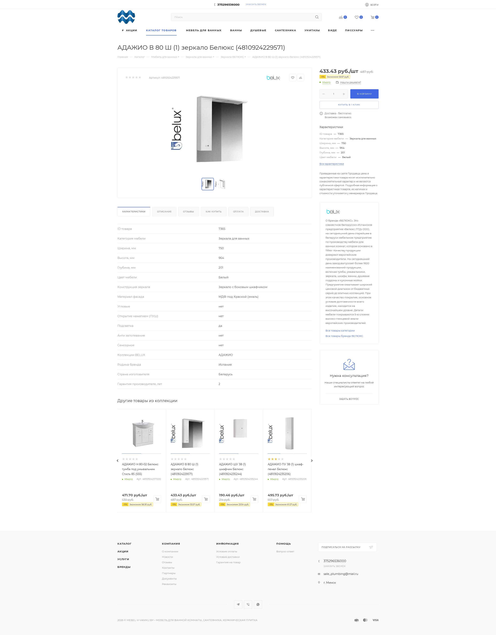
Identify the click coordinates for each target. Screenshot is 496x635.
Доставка (262, 211)
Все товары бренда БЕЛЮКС (344, 335)
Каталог (124, 543)
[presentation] (117, 461)
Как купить (214, 211)
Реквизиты (169, 584)
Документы (169, 578)
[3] (133, 77)
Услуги (123, 559)
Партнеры (169, 573)
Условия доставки (228, 556)
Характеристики (134, 211)
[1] (126, 77)
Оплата (238, 211)
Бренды (124, 566)
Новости (167, 556)
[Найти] (317, 17)
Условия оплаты (226, 551)
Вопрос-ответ (285, 551)
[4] (136, 77)
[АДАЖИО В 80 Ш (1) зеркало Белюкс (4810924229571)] (214, 129)
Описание (164, 211)
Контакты (168, 567)
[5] (139, 77)
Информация (227, 543)
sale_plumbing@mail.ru (341, 574)
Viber (248, 604)
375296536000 (228, 4)
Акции (122, 551)
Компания (171, 543)
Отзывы (188, 211)
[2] (129, 77)
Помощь (283, 543)
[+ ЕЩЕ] (373, 30)
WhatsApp (258, 604)
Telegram (238, 604)
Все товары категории (340, 330)
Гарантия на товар (228, 562)
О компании (170, 551)
